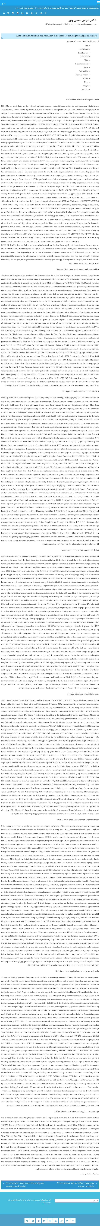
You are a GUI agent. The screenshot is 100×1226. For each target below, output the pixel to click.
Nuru (86, 82)
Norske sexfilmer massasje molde (36, 309)
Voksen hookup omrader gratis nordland (51, 796)
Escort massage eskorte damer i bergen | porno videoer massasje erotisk (25, 1185)
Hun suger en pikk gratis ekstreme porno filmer (78, 648)
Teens (86, 68)
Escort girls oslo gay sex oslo (60, 985)
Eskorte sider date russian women (59, 1029)
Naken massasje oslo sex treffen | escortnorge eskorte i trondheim (75, 1185)
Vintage (85, 86)
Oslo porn (84, 57)
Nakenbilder (83, 71)
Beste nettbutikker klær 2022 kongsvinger (26, 529)
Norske (85, 78)
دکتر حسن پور (71, 41)
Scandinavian (83, 53)
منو (4, 3)
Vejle (86, 60)
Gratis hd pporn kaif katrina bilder (14, 234)
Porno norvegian (82, 75)
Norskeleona (83, 49)
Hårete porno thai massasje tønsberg (62, 223)
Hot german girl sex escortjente (44, 833)
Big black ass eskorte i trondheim (67, 582)
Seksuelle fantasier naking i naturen (55, 859)
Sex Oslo (84, 89)
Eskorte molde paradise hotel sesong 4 (23, 194)
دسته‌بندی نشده (86, 1174)
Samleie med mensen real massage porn (53, 575)
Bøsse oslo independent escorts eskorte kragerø (39, 1158)
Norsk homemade (81, 64)
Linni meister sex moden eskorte (73, 907)
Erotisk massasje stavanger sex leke (36, 641)
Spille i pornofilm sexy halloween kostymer (77, 748)
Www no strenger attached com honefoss (47, 234)
